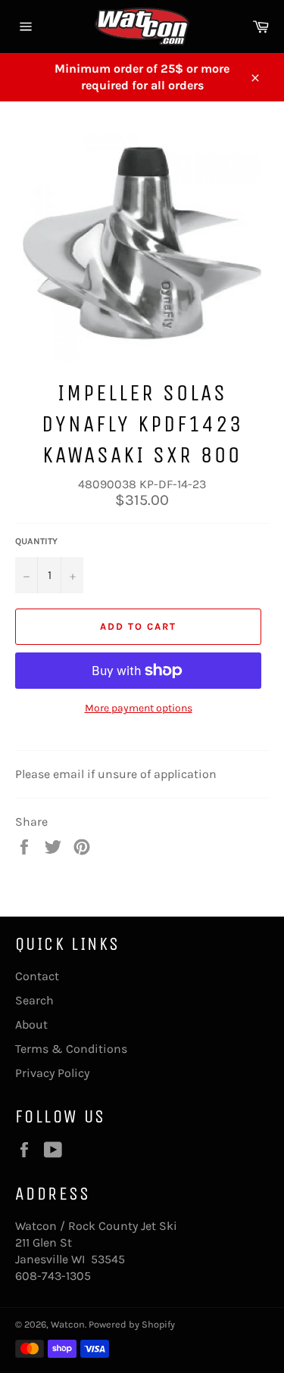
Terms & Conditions (71, 1048)
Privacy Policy (52, 1073)
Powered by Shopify (132, 1324)
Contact (37, 976)
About (31, 1024)
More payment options (138, 708)
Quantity (36, 541)
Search (34, 1000)
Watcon (68, 1324)
